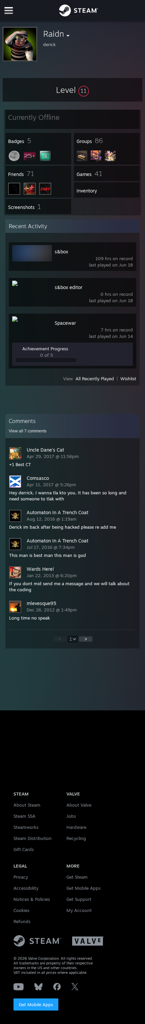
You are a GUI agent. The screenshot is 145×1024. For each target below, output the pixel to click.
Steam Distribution (32, 838)
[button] (72, 90)
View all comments (28, 431)
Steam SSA (24, 816)
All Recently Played (95, 378)
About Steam (26, 805)
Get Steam (77, 877)
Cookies (21, 910)
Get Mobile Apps (36, 1004)
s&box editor (68, 287)
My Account (79, 910)
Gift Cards (23, 849)
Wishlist (128, 378)
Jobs (71, 816)
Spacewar (65, 323)
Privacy (20, 877)
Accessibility (25, 888)
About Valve (78, 805)
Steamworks (25, 827)
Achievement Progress (45, 348)
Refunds (21, 921)
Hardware (76, 827)
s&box (61, 251)
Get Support (78, 899)
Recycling (76, 838)
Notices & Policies (31, 899)
